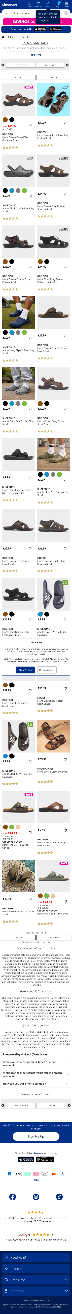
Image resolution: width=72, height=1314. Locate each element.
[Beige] (18, 827)
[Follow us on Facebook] (12, 1197)
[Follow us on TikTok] (59, 1197)
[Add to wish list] (30, 125)
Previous (3, 65)
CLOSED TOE (20, 65)
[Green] (24, 190)
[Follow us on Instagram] (36, 1197)
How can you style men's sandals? (24, 1083)
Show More (54, 937)
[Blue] (11, 190)
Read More (35, 54)
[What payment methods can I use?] (36, 1177)
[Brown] (40, 261)
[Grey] (18, 190)
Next (67, 65)
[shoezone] (10, 5)
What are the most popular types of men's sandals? (29, 1063)
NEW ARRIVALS (21, 1105)
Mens (13, 37)
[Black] (11, 119)
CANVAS (51, 1105)
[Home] (3, 37)
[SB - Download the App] (36, 29)
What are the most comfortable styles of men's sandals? (33, 1074)
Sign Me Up (36, 1136)
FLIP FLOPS (49, 65)
